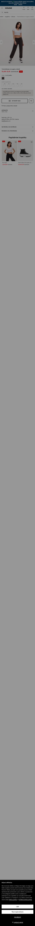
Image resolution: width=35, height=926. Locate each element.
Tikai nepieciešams (18, 912)
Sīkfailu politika (13, 899)
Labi (17, 906)
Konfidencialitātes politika (25, 899)
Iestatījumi (17, 917)
